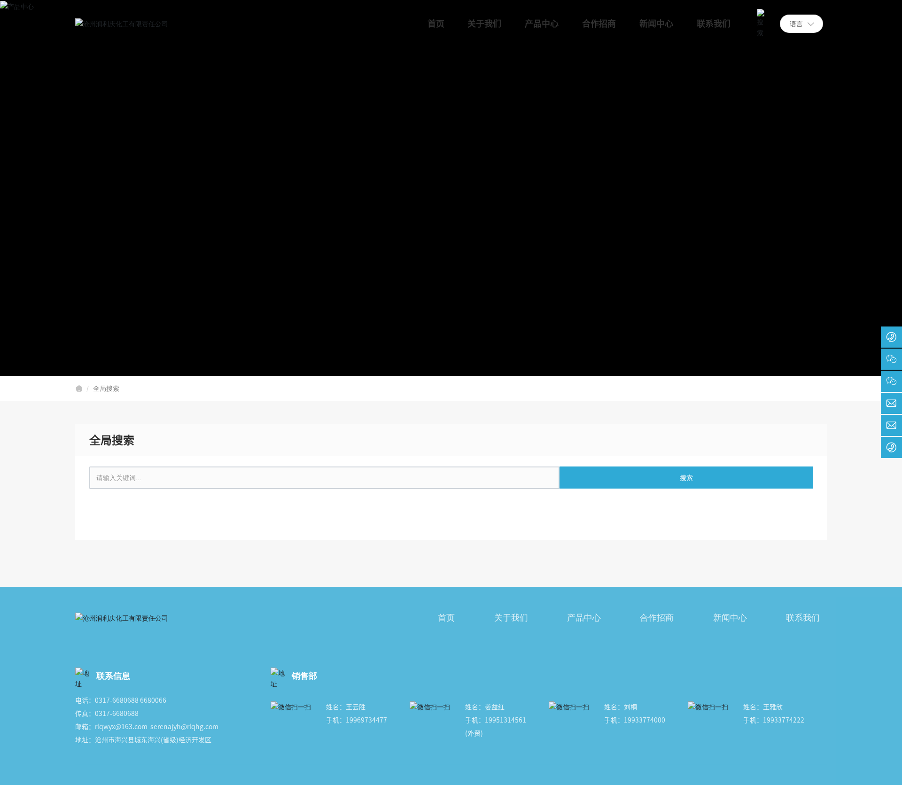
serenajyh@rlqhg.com (184, 726)
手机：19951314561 (495, 720)
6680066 (153, 700)
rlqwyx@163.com (121, 726)
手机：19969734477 (356, 720)
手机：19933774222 (773, 720)
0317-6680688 (117, 700)
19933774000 (644, 720)
